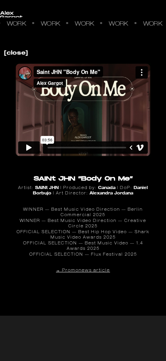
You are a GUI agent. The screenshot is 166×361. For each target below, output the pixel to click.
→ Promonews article (83, 271)
